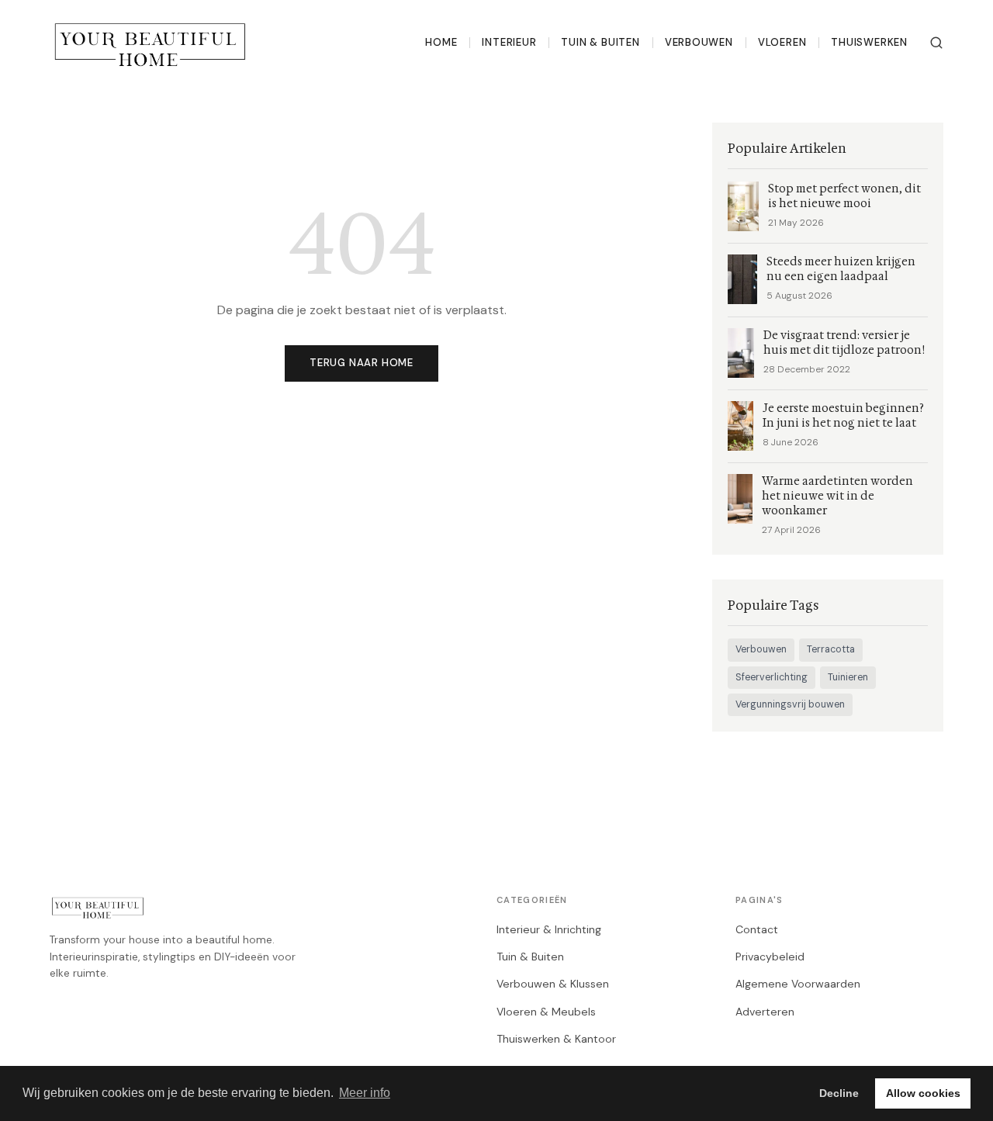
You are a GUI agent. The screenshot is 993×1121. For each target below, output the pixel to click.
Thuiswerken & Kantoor (556, 1039)
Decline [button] (839, 1093)
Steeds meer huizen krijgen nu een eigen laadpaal (840, 269)
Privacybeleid (769, 957)
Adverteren (764, 1012)
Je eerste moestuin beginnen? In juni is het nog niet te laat (843, 416)
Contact (756, 929)
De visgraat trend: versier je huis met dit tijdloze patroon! (845, 343)
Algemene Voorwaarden (797, 984)
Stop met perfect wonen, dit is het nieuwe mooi (844, 196)
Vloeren (782, 42)
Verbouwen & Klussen (552, 984)
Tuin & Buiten (600, 42)
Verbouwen (699, 42)
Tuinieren (848, 677)
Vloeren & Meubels (546, 1012)
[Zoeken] (936, 43)
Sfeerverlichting (771, 677)
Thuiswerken (869, 42)
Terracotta (831, 649)
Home (441, 42)
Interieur (509, 42)
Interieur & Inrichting (548, 929)
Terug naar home (361, 362)
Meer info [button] (364, 1092)
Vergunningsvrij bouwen (790, 704)
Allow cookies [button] (923, 1093)
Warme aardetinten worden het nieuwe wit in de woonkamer (837, 496)
